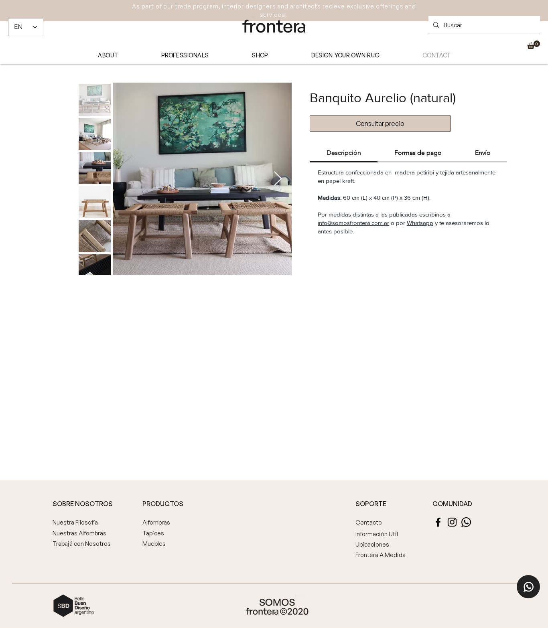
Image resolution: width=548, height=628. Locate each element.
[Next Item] (277, 179)
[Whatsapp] (466, 522)
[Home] (528, 586)
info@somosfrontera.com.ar (353, 222)
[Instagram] (452, 522)
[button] (533, 45)
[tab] (344, 153)
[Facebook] (438, 522)
